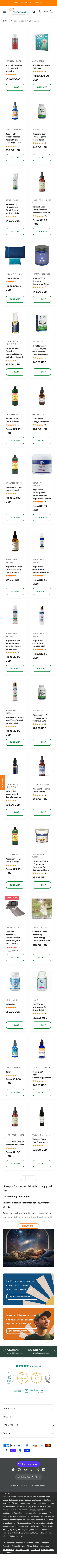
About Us (6, 1546)
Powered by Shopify (38, 1486)
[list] (28, 1352)
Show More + (28, 1226)
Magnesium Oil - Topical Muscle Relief (38, 643)
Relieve (9, 1072)
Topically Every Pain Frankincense (40, 1140)
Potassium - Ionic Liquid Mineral (13, 860)
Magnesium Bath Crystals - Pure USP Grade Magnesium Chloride (41, 494)
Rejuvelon (10, 1004)
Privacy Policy (32, 1546)
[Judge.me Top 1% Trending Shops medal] (28, 1378)
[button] (4, 12)
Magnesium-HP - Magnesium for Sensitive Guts (40, 718)
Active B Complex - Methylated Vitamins (14, 68)
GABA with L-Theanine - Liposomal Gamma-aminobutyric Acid (14, 352)
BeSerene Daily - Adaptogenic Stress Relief (39, 137)
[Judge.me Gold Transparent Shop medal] (14, 1378)
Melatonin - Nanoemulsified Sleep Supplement (14, 794)
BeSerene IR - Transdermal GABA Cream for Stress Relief (13, 208)
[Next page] (34, 1178)
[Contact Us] (46, 12)
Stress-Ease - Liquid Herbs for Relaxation (15, 1143)
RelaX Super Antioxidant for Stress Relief (39, 1007)
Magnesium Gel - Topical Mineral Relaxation (41, 569)
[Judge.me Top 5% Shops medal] (42, 1378)
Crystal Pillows (12, 278)
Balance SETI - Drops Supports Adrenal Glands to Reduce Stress (13, 138)
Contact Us (35, 1549)
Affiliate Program (22, 1549)
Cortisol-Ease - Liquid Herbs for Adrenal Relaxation (41, 210)
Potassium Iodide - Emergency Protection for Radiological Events (41, 865)
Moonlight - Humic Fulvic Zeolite (41, 790)
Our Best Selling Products (21, 1297)
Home (7, 21)
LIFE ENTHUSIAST (23, 1486)
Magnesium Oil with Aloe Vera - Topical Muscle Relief (15, 720)
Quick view (42, 87)
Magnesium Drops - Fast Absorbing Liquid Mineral (14, 569)
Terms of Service (18, 1546)
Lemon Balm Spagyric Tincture (40, 420)
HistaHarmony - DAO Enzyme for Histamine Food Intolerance (40, 350)
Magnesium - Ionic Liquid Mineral (14, 488)
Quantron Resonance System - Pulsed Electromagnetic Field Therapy (13, 937)
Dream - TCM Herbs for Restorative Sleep (40, 281)
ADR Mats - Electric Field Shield (41, 66)
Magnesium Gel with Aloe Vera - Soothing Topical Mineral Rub (13, 644)
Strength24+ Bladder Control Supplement (41, 1075)
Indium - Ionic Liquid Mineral (12, 420)
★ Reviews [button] (2, 782)
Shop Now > (38, 3)
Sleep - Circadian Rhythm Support (26, 21)
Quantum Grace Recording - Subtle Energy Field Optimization (41, 935)
